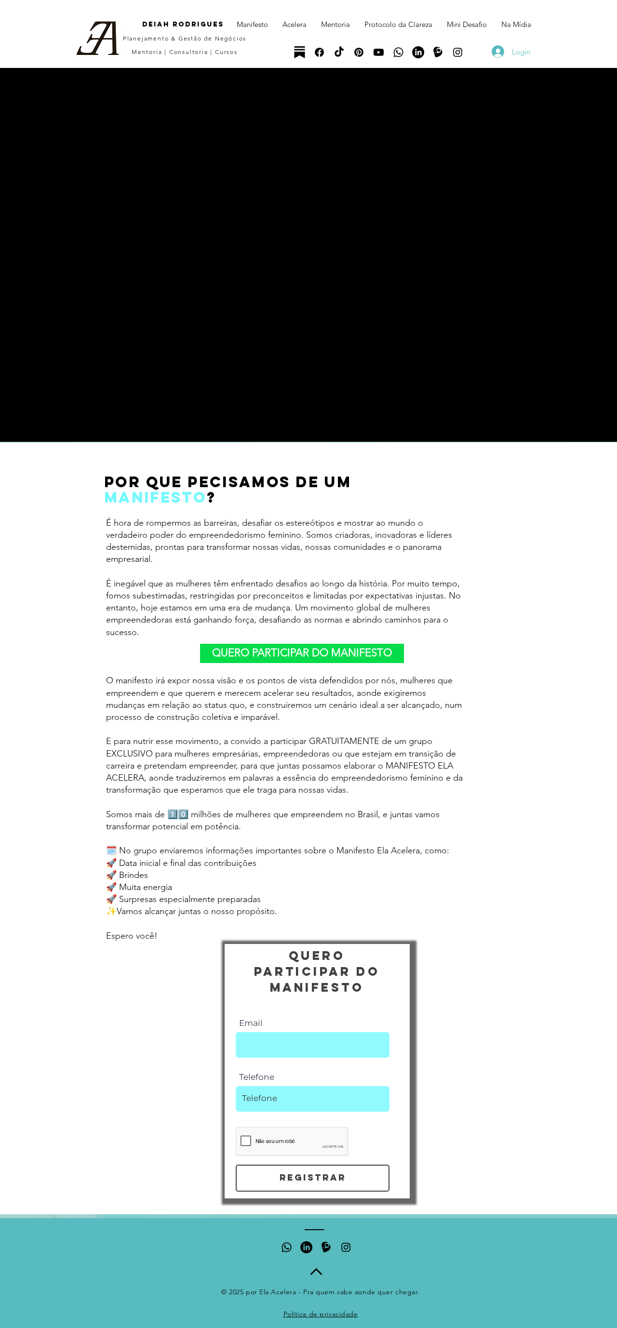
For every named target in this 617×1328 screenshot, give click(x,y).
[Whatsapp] (398, 52)
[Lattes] (438, 52)
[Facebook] (319, 52)
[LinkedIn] (418, 52)
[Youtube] (379, 52)
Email (251, 1023)
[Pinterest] (359, 52)
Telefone (256, 1077)
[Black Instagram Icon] (458, 52)
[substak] (300, 52)
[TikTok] (339, 52)
